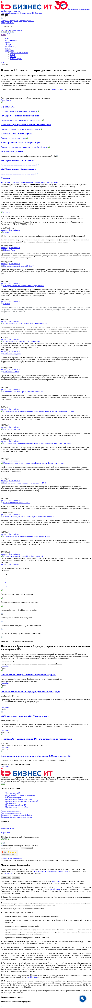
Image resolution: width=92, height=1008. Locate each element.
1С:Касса (6, 304)
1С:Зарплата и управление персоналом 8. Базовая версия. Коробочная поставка (33, 463)
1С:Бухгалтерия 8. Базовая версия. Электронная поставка (25, 323)
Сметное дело (10, 803)
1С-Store (6, 232)
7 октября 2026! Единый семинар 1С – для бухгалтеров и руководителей (36, 739)
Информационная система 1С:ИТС (16, 503)
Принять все (6, 877)
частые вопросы (16, 59)
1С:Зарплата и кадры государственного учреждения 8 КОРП (26, 536)
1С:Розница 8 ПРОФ (11, 372)
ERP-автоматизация (13, 797)
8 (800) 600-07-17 (7, 23)
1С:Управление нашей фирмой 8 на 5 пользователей (23, 556)
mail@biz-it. (30, 977)
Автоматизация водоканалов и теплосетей (21, 801)
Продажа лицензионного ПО (16, 807)
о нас (7, 38)
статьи (12, 55)
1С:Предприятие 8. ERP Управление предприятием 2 (23, 286)
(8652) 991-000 (57, 89)
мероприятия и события (19, 53)
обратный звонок (11, 30)
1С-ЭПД (6, 212)
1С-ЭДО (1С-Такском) (11, 429)
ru (36, 977)
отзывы (8, 49)
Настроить (16, 877)
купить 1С (9, 43)
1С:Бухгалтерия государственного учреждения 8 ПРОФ (24, 483)
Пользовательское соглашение (11, 811)
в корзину (4, 230)
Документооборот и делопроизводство (20, 795)
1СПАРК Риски (9, 250)
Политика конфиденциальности (11, 813)
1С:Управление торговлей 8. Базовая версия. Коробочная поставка (28, 517)
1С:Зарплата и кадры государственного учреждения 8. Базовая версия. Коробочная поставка (38, 411)
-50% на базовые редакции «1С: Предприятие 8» (25, 716)
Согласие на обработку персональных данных (16, 817)
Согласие (8, 873)
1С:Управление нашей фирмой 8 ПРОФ (18, 266)
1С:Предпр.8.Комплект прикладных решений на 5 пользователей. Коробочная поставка (37, 443)
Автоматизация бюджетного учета (18, 799)
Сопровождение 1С (12, 793)
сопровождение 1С (12, 40)
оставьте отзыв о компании (11, 858)
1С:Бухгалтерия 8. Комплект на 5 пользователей (21, 341)
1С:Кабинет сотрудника (12, 354)
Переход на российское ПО (15, 805)
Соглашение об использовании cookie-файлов (16, 815)
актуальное (9, 51)
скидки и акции (11, 47)
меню (3, 35)
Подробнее (5, 666)
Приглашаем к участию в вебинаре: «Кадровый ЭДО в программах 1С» (36, 756)
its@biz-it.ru (5, 833)
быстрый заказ (14, 230)
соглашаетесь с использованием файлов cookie (51, 871)
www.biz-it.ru (56, 881)
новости (13, 57)
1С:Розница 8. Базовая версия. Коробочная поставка (23, 392)
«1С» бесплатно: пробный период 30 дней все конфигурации (30, 691)
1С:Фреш (8, 45)
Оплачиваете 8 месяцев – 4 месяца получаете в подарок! (28, 674)
